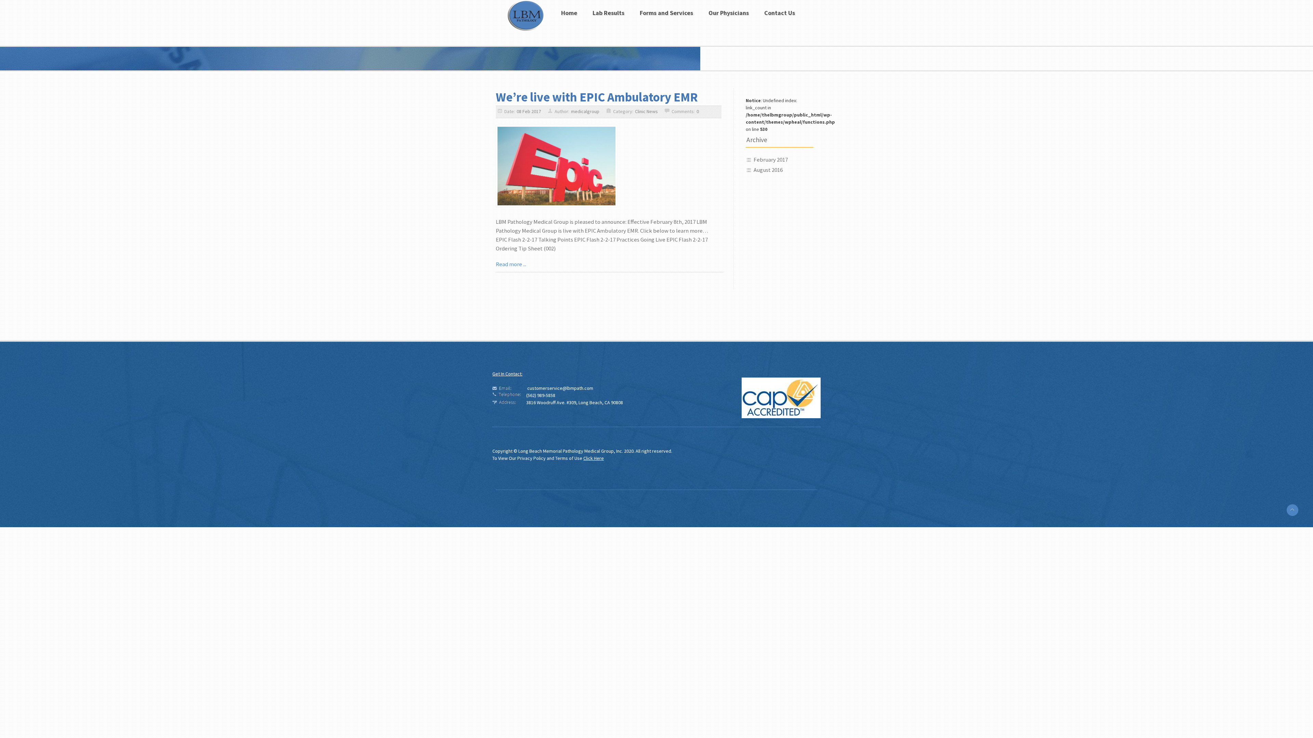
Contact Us (779, 13)
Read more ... (511, 264)
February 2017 (771, 159)
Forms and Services (666, 13)
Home (569, 13)
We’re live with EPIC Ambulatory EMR (597, 97)
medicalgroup (585, 111)
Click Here (593, 458)
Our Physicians (728, 13)
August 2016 (768, 170)
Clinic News (646, 111)
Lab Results (608, 13)
